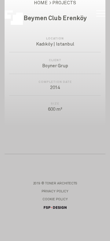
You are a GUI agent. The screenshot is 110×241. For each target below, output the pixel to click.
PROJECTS (64, 3)
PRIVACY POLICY (55, 191)
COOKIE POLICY (55, 199)
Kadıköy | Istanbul (55, 44)
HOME (41, 3)
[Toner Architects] (17, 14)
